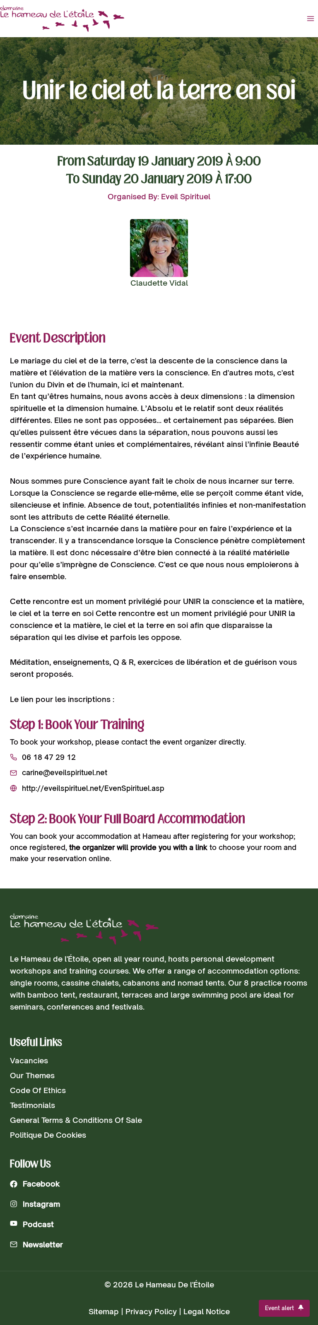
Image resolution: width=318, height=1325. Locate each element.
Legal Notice (206, 1311)
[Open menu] (310, 18)
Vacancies (29, 1060)
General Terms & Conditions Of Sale (76, 1119)
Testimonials (32, 1105)
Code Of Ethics (38, 1090)
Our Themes (32, 1075)
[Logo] (84, 929)
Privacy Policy (151, 1311)
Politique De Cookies (48, 1134)
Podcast (38, 1224)
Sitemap (104, 1311)
